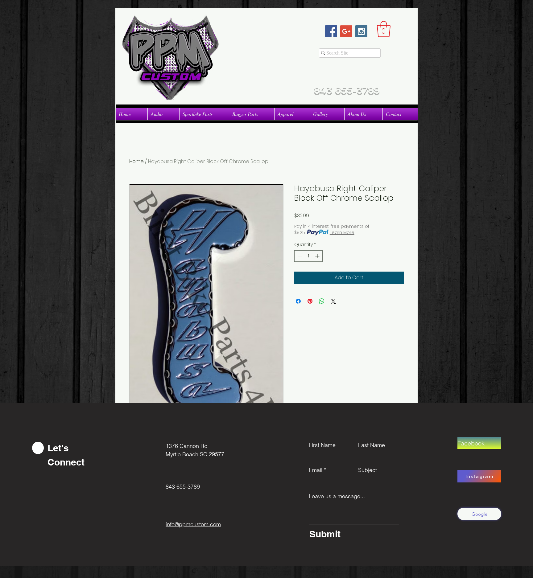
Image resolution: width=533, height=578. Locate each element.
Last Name (371, 445)
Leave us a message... (337, 496)
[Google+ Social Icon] (346, 31)
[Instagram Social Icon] (361, 31)
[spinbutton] (308, 256)
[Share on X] (333, 301)
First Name (322, 445)
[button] (383, 29)
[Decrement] (299, 256)
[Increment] (318, 256)
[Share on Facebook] (298, 301)
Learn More (342, 232)
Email (315, 470)
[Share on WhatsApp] (321, 301)
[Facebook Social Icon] (331, 31)
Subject (367, 470)
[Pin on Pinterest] (310, 301)
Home (136, 161)
